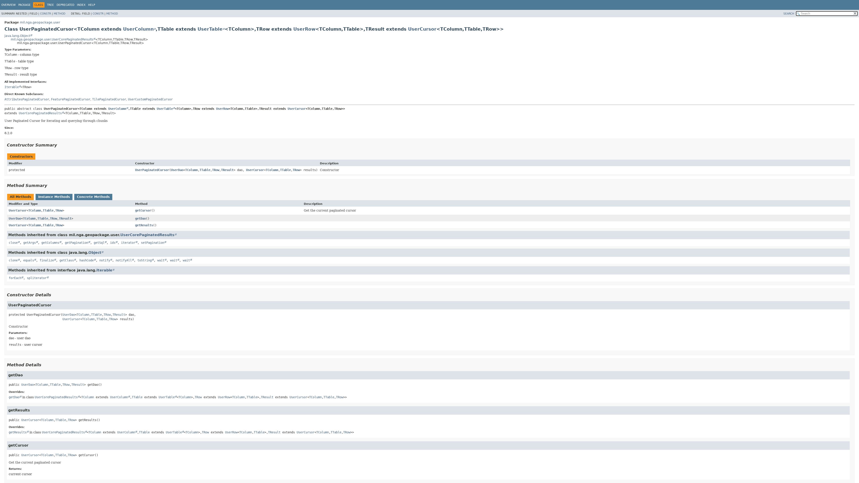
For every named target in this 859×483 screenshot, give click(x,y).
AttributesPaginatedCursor (26, 99)
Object (94, 252)
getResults (144, 225)
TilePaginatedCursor (109, 99)
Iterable (11, 87)
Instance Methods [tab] (54, 197)
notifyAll (124, 260)
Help (91, 4)
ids (112, 242)
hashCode (86, 260)
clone (13, 260)
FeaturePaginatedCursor (70, 99)
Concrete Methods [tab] (93, 197)
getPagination (76, 242)
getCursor (143, 210)
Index (81, 4)
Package (24, 4)
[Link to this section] (60, 145)
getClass (67, 260)
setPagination (152, 242)
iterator (128, 242)
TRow (215, 170)
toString (144, 260)
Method (59, 13)
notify (104, 260)
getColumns (50, 242)
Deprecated (65, 4)
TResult (227, 170)
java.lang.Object (17, 36)
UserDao (177, 170)
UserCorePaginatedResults (40, 113)
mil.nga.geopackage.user (40, 22)
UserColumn (138, 29)
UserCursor (422, 29)
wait (160, 260)
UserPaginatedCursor (152, 170)
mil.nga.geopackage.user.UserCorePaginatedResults (52, 39)
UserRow (304, 29)
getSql (99, 242)
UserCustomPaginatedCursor (150, 99)
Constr (45, 13)
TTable (205, 170)
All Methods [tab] (20, 197)
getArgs (29, 242)
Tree (50, 4)
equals (28, 260)
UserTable (210, 29)
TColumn (191, 170)
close (13, 242)
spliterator (37, 278)
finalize (47, 260)
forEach (15, 278)
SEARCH (788, 13)
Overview (8, 4)
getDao (140, 218)
